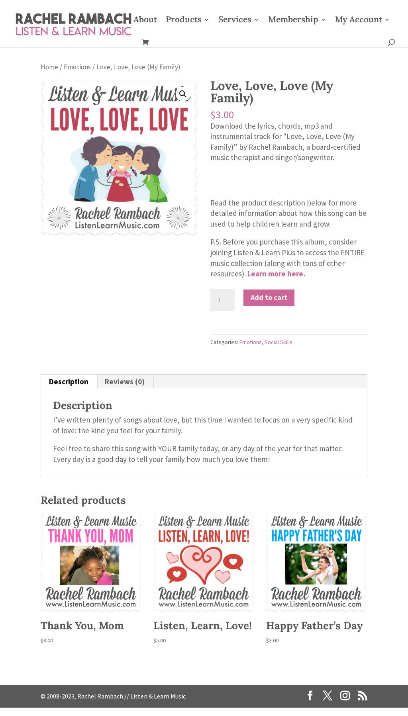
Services (234, 21)
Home (49, 67)
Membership (293, 21)
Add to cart (269, 297)
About (145, 21)
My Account (358, 21)
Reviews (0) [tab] (125, 381)
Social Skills (278, 342)
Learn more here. (276, 273)
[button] (183, 94)
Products (184, 21)
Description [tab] (68, 381)
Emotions (77, 67)
